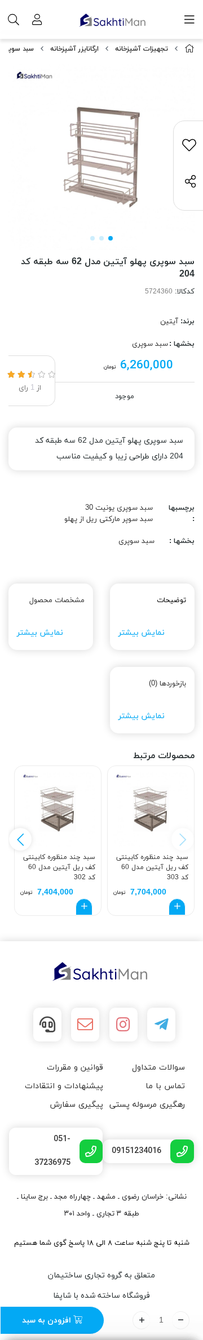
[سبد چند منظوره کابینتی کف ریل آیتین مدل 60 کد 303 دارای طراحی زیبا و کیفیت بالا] (150, 809)
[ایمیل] (85, 1024)
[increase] (141, 1320)
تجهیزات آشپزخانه (141, 49)
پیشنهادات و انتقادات (64, 1086)
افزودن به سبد (47, 1320)
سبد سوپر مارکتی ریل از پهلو (108, 519)
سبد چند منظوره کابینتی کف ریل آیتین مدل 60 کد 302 (59, 866)
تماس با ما (165, 1086)
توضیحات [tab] (171, 600)
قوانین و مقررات (75, 1068)
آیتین (169, 322)
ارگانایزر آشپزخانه (74, 49)
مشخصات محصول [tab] (57, 600)
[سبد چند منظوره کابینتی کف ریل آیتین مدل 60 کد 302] (57, 809)
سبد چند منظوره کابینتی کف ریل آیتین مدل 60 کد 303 (152, 866)
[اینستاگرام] (123, 1024)
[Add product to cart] (177, 906)
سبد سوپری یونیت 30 (119, 508)
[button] (20, 839)
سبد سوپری (17, 49)
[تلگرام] (161, 1024)
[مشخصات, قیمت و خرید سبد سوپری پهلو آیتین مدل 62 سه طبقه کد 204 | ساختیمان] (101, 972)
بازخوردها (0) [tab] (167, 684)
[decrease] (180, 1320)
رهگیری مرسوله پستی (147, 1105)
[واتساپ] (47, 1024)
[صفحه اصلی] (189, 49)
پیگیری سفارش (76, 1105)
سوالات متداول (158, 1068)
